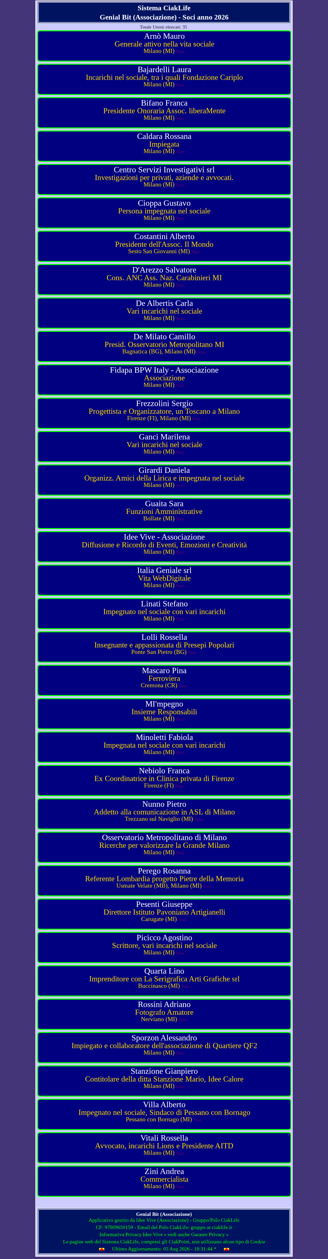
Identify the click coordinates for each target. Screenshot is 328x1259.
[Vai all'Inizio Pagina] (101, 1249)
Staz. (180, 51)
